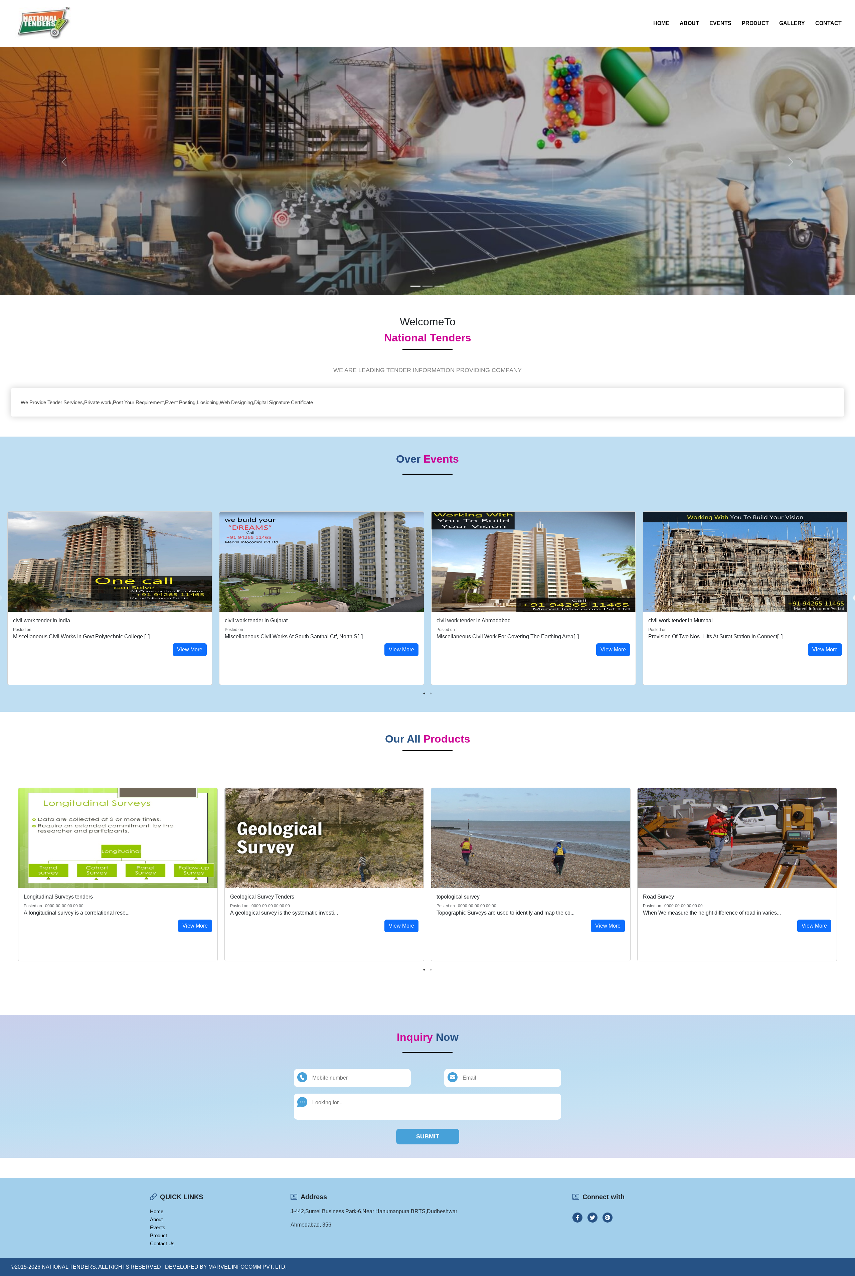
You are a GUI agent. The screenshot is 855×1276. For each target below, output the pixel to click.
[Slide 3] (440, 286)
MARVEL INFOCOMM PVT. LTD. (247, 1267)
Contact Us (162, 1243)
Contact (828, 23)
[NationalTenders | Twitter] (592, 1218)
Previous (9, 874)
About (689, 23)
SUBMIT (427, 1136)
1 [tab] (424, 693)
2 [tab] (431, 693)
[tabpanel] (109, 598)
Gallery (792, 23)
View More (189, 649)
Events (720, 23)
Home (661, 23)
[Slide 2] (427, 286)
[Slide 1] (415, 286)
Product (755, 23)
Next (845, 874)
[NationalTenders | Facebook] (577, 1218)
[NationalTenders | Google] (608, 1218)
